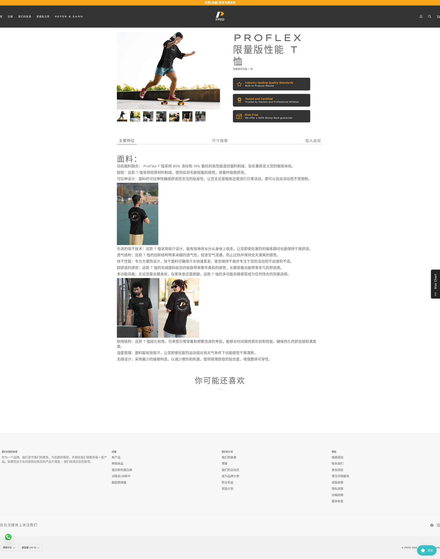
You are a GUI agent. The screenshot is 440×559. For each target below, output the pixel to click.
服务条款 (337, 501)
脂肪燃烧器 (119, 482)
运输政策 (337, 495)
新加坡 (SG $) (29, 547)
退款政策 (337, 482)
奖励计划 (227, 488)
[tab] (127, 140)
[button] (10, 17)
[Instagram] (438, 525)
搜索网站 (337, 457)
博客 (225, 463)
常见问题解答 (340, 476)
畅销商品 (117, 463)
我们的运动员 (230, 470)
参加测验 (337, 470)
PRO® (407, 547)
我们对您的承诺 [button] (9, 452)
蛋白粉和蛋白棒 (122, 470)
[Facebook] (431, 525)
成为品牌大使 (230, 476)
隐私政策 (337, 488)
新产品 (116, 457)
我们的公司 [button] (227, 452)
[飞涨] (123, 103)
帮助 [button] (334, 452)
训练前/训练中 (121, 476)
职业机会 (227, 482)
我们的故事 (229, 457)
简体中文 (7, 547)
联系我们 (337, 463)
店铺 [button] (114, 452)
